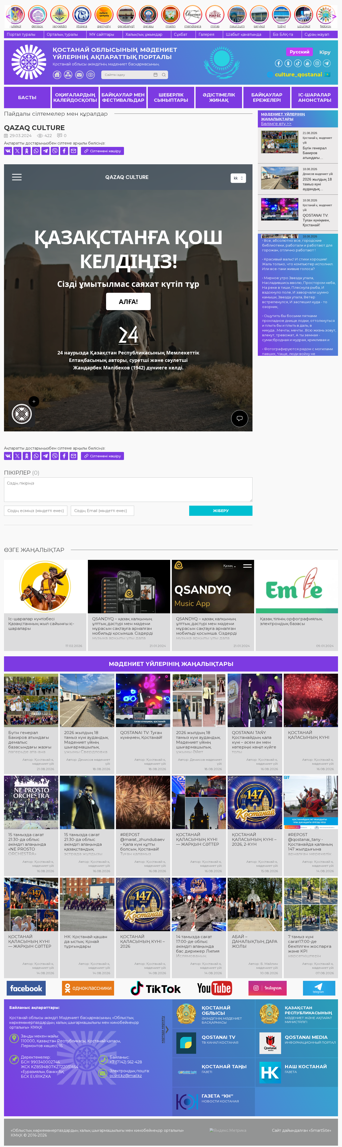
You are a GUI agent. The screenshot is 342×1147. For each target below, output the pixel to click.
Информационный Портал (310, 1039)
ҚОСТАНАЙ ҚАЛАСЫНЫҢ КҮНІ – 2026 (142, 941)
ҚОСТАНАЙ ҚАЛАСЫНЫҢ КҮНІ (308, 735)
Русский (299, 51)
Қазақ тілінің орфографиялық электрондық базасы (291, 621)
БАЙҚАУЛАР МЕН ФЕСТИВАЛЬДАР (123, 97)
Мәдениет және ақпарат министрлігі (308, 1014)
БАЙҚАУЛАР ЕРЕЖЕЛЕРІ (266, 97)
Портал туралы (21, 34)
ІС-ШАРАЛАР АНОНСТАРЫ (314, 97)
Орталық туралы (62, 34)
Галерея (206, 34)
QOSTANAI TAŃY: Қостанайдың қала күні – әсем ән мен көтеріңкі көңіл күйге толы (254, 742)
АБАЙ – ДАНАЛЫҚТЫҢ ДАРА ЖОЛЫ (254, 941)
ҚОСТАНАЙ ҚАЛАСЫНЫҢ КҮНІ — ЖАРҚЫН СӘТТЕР (197, 839)
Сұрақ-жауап (317, 34)
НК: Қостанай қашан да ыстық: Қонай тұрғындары (85, 941)
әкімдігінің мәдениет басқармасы (222, 1014)
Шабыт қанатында (243, 34)
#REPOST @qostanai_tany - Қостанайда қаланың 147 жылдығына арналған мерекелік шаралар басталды (310, 844)
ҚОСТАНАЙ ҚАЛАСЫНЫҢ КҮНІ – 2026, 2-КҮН (254, 839)
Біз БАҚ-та (283, 34)
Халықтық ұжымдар (144, 34)
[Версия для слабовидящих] (90, 75)
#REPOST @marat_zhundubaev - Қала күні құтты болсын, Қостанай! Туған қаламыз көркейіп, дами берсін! (142, 844)
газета (306, 1069)
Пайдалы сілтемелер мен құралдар (56, 113)
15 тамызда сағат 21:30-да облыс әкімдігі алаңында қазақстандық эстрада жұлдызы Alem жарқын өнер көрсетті (84, 844)
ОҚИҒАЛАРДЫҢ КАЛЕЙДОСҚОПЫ (75, 97)
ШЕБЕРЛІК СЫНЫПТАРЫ (171, 97)
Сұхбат (180, 34)
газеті (224, 1069)
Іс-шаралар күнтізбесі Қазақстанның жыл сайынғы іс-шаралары (41, 624)
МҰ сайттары (101, 34)
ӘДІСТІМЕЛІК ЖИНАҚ (219, 97)
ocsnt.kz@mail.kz (126, 1075)
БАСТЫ (27, 97)
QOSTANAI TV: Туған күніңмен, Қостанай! (141, 735)
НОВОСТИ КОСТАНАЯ (220, 1098)
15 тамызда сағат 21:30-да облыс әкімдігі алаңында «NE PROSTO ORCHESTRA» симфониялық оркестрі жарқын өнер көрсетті (27, 844)
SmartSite (320, 1130)
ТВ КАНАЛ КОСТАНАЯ (220, 1039)
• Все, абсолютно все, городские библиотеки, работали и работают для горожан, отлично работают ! (297, 245)
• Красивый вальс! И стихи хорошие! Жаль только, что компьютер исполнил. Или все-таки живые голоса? (297, 264)
